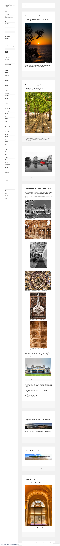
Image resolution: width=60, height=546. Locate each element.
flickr (27, 386)
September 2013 (7, 131)
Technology (6, 196)
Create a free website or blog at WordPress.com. (32, 542)
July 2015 (6, 100)
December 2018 (7, 77)
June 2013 (6, 136)
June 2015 (6, 101)
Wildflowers (7, 23)
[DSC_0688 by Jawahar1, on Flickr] (38, 280)
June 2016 (6, 85)
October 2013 (7, 129)
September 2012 (7, 151)
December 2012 (7, 146)
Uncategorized (7, 200)
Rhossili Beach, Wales (33, 451)
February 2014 (7, 123)
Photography (7, 14)
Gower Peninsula (44, 438)
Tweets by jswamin (8, 208)
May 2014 (6, 118)
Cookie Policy (17, 544)
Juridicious (8, 4)
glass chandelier (34, 403)
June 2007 (6, 162)
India (47, 403)
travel (39, 73)
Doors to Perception (28, 396)
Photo (48, 72)
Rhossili (41, 439)
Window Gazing (28, 395)
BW (5, 21)
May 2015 (6, 103)
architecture (48, 402)
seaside (43, 439)
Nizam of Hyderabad (34, 404)
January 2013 (7, 144)
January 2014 (7, 124)
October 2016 (7, 82)
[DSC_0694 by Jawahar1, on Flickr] (38, 229)
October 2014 (7, 110)
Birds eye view (31, 416)
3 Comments (41, 405)
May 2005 (6, 170)
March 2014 (6, 121)
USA (47, 73)
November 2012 (7, 147)
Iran (39, 196)
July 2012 (6, 154)
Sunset (30, 73)
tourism (37, 73)
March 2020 (6, 72)
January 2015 (7, 106)
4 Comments (33, 178)
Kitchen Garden (7, 187)
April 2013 (6, 139)
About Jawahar (7, 12)
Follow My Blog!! (8, 42)
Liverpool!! (27, 150)
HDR (9, 17)
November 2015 (7, 93)
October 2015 (7, 95)
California (41, 72)
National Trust (27, 439)
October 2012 (7, 149)
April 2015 (6, 105)
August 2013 (7, 133)
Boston (42, 138)
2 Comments (34, 440)
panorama (31, 439)
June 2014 (6, 116)
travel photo (30, 405)
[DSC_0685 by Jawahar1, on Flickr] (38, 334)
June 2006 (6, 167)
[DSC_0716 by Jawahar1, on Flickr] (38, 209)
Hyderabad (38, 403)
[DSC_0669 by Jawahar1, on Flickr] (38, 367)
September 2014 (7, 111)
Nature (6, 26)
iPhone (48, 438)
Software (6, 195)
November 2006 (7, 164)
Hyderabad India (43, 403)
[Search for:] (10, 31)
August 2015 (7, 98)
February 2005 (7, 172)
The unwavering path (33, 85)
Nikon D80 (29, 404)
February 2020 (7, 73)
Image (27, 177)
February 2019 (7, 75)
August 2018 (7, 80)
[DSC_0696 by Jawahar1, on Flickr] (38, 255)
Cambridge (6, 180)
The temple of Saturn (8, 64)
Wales (30, 440)
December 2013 (7, 126)
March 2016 (6, 90)
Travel (6, 198)
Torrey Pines (34, 73)
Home (6, 11)
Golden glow (30, 479)
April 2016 (6, 88)
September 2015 (7, 96)
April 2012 (6, 159)
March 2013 (6, 141)
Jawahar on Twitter (8, 206)
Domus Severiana (7, 62)
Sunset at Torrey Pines (34, 16)
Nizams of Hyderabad (29, 193)
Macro (7, 19)
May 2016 (6, 87)
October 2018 (7, 78)
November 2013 (7, 128)
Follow (6, 51)
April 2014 (6, 119)
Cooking (6, 182)
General (6, 183)
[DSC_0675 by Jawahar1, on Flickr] (38, 305)
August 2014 (7, 113)
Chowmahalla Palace (30, 192)
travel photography (44, 73)
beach (40, 438)
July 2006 (6, 165)
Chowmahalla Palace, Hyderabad (38, 189)
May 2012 (6, 157)
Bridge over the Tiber (8, 65)
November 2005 (7, 169)
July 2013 (6, 134)
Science (6, 193)
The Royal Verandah (28, 394)
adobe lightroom (43, 402)
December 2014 (7, 108)
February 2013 (7, 142)
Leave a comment (28, 74)
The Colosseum (7, 59)
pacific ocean (45, 72)
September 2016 (7, 83)
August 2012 (7, 152)
